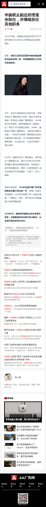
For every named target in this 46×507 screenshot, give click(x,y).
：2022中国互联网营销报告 (20, 306)
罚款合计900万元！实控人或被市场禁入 (23, 256)
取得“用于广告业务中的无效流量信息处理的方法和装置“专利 (23, 358)
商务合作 (40, 485)
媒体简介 (4, 485)
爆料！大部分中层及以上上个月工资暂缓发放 (22, 319)
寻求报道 (31, 485)
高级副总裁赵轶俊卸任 (18, 270)
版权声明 (22, 485)
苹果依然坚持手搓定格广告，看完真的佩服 (28, 454)
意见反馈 (13, 485)
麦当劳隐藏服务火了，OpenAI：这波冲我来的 (27, 446)
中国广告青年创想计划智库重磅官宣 (20, 345)
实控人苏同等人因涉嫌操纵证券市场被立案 (22, 283)
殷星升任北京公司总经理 (19, 294)
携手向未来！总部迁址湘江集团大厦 (22, 331)
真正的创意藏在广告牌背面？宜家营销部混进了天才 (29, 428)
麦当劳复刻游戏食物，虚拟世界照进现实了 (29, 463)
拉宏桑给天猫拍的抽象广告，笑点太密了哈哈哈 (28, 437)
